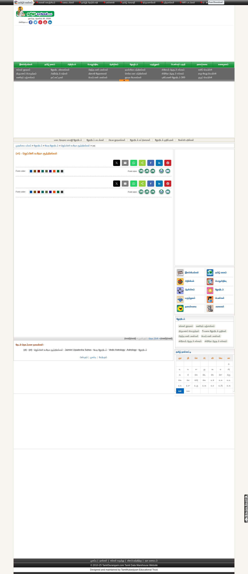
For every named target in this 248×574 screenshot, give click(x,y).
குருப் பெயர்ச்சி (205, 77)
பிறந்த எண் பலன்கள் (98, 69)
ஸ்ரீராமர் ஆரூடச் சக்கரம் (173, 69)
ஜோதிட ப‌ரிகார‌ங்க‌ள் (60, 69)
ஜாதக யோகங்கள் (133, 77)
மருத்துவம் (154, 64)
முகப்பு (93, 357)
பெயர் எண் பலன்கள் (98, 77)
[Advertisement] (161, 34)
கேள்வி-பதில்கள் (186, 140)
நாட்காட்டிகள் (57, 77)
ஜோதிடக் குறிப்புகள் (164, 140)
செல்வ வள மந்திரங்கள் (136, 73)
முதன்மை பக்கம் (23, 145)
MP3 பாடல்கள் (188, 2)
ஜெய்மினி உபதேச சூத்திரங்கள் (75, 145)
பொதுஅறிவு (93, 64)
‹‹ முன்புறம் (142, 338)
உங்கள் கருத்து (117, 560)
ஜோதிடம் (134, 64)
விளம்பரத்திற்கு (134, 560)
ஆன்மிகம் (113, 64)
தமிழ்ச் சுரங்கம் (25, 2)
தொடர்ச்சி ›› (154, 338)
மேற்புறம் (103, 357)
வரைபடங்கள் (68, 2)
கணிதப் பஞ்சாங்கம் (25, 77)
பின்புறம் (84, 357)
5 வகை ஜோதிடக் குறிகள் (214, 331)
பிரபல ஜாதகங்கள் (117, 140)
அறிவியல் (72, 64)
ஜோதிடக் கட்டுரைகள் (140, 140)
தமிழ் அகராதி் (129, 2)
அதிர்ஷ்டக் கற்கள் (59, 73)
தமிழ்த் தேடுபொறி (89, 2)
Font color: (21, 171)
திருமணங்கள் (149, 2)
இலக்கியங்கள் (25, 64)
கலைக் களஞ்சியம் (46, 2)
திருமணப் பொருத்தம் (26, 73)
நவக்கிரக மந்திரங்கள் (135, 69)
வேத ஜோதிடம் (52, 145)
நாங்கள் (103, 560)
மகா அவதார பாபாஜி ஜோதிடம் (68, 140)
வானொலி (110, 2)
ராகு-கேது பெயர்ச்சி (207, 73)
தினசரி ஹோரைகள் (98, 73)
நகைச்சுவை (202, 64)
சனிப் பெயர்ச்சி (205, 69)
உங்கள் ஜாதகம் (23, 69)
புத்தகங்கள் (169, 2)
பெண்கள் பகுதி (178, 64)
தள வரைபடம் (151, 560)
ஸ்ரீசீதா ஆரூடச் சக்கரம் (173, 73)
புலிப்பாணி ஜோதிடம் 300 (173, 77)
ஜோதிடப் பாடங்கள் (95, 140)
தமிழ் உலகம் (50, 64)
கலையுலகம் (223, 64)
